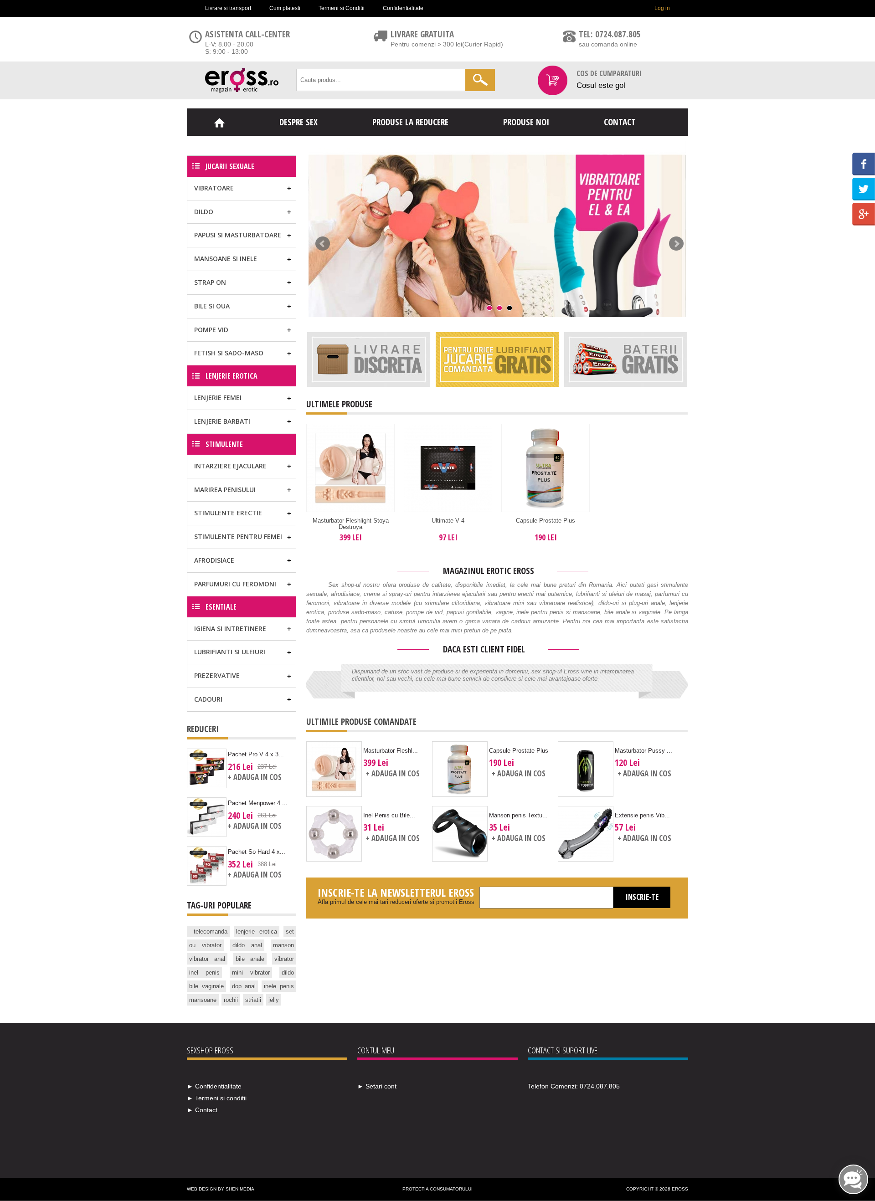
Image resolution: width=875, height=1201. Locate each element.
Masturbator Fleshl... (390, 750)
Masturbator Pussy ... (643, 750)
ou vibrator (205, 945)
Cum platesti (284, 8)
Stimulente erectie (228, 512)
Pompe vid (211, 329)
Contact (620, 122)
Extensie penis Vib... (642, 815)
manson (283, 945)
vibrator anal (207, 958)
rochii (231, 999)
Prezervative (217, 675)
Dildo (203, 211)
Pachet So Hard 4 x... (256, 851)
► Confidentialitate (214, 1086)
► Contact (202, 1110)
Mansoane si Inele (225, 258)
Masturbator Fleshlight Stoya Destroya (351, 523)
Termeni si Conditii (342, 8)
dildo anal (247, 945)
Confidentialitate (403, 8)
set (290, 931)
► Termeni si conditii (217, 1098)
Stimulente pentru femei (238, 536)
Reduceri (203, 729)
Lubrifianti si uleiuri (229, 651)
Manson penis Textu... (518, 815)
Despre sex (298, 122)
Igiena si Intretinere (230, 628)
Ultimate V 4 (448, 520)
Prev (322, 243)
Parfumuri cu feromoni (235, 584)
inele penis (279, 986)
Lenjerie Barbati (222, 421)
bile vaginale (206, 986)
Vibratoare (214, 188)
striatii (253, 999)
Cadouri (208, 699)
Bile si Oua (212, 306)
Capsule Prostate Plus (545, 520)
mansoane (202, 999)
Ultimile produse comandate (361, 722)
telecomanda (210, 931)
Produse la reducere (410, 122)
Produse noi (526, 122)
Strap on (210, 282)
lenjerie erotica (256, 931)
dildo (288, 972)
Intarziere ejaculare (230, 466)
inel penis (204, 972)
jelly (273, 999)
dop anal (244, 986)
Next (676, 243)
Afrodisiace (214, 560)
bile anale (250, 958)
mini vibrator (251, 972)
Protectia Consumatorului (437, 1188)
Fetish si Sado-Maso (228, 353)
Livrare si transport (228, 8)
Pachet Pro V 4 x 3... (256, 754)
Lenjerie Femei (218, 397)
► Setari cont (376, 1086)
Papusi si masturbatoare (237, 235)
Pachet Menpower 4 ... (258, 803)
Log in (662, 8)
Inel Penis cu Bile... (389, 815)
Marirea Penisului (225, 489)
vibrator (284, 958)
